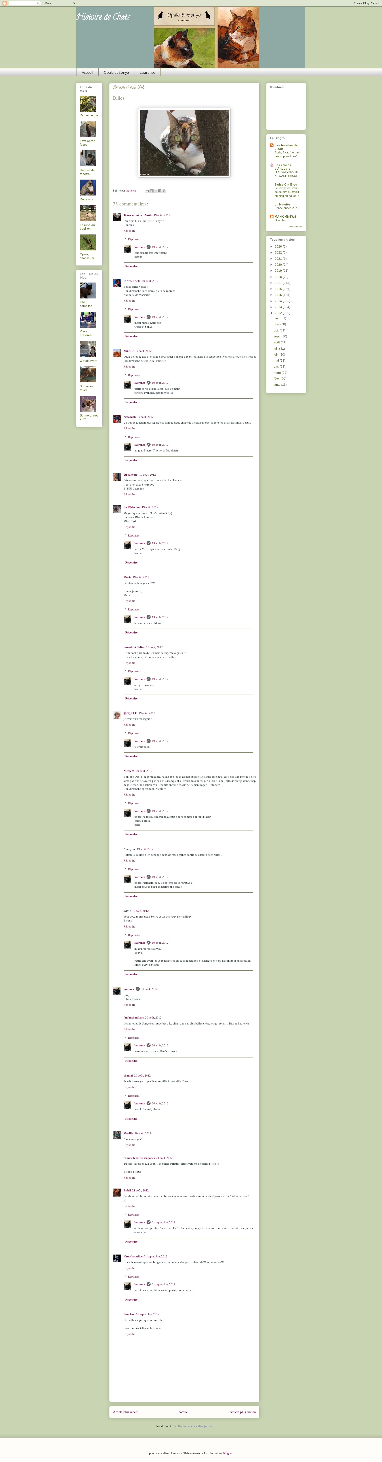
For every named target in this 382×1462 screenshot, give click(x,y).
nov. (277, 324)
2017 (279, 283)
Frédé (127, 1190)
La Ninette (282, 204)
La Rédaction (132, 507)
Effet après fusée (87, 142)
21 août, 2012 (164, 1158)
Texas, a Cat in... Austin (138, 215)
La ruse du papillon (87, 226)
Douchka (129, 1314)
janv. (277, 384)
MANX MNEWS (285, 216)
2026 (279, 246)
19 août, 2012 (162, 215)
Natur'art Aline (133, 1256)
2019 (279, 270)
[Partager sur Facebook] (160, 191)
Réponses (133, 239)
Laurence (147, 72)
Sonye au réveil (86, 388)
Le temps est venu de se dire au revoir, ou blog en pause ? (287, 192)
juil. (276, 348)
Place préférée (86, 333)
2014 (279, 301)
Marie (127, 577)
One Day (280, 220)
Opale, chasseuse (87, 256)
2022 (279, 252)
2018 (279, 277)
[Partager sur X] (155, 191)
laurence (139, 247)
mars (278, 372)
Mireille (129, 350)
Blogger (227, 1453)
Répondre (129, 230)
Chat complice (86, 304)
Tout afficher (295, 226)
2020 (279, 264)
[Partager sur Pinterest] (164, 191)
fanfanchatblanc (134, 1017)
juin (276, 354)
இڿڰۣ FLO (130, 713)
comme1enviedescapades (139, 1158)
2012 (279, 313)
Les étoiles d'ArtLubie (283, 166)
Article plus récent (125, 1412)
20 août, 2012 (153, 1017)
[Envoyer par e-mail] (147, 191)
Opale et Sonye (116, 72)
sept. (277, 336)
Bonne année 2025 (286, 208)
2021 (279, 258)
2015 (279, 294)
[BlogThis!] (151, 191)
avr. (277, 366)
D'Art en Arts (132, 281)
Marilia (128, 1133)
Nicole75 (129, 771)
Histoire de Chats (103, 18)
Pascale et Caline (134, 647)
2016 (279, 288)
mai (277, 360)
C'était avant (88, 360)
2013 (279, 307)
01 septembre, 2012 (163, 1222)
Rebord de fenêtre (87, 172)
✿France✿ (131, 474)
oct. (277, 330)
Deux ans (86, 199)
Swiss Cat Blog (286, 184)
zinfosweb (130, 416)
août (277, 342)
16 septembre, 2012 (147, 1314)
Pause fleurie (89, 115)
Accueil (87, 72)
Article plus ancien (243, 1412)
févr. (277, 378)
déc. (277, 318)
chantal (128, 1075)
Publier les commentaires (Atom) (193, 1426)
